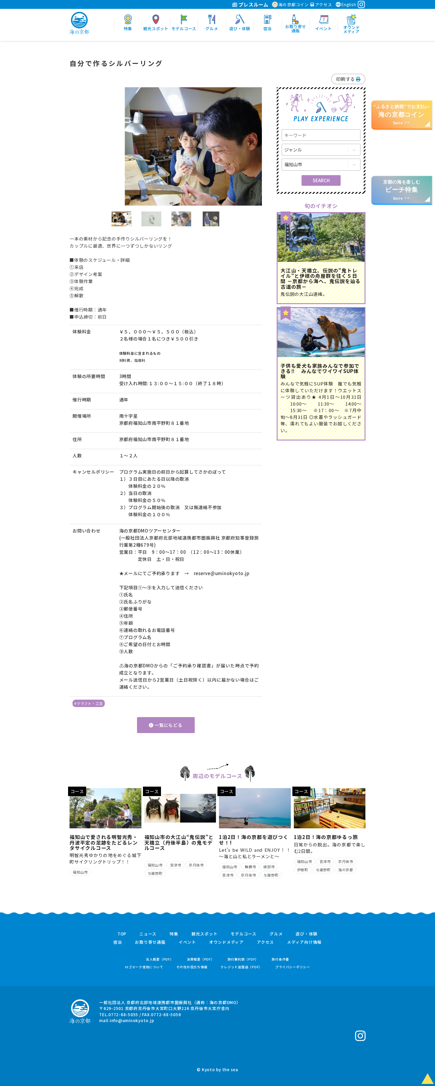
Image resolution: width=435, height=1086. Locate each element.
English (348, 4)
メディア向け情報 (304, 942)
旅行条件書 (280, 959)
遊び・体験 (307, 934)
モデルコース (244, 934)
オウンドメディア (226, 942)
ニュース (148, 934)
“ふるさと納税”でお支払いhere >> (401, 114)
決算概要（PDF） (201, 959)
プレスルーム (252, 4)
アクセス (323, 4)
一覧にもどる (167, 725)
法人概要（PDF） (160, 959)
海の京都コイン (293, 4)
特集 (174, 934)
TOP (121, 934)
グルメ (276, 934)
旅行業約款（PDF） (243, 959)
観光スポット (204, 934)
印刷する (346, 79)
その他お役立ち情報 (192, 967)
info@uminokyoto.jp (132, 1020)
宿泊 (117, 942)
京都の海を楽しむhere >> (401, 190)
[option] (166, 146)
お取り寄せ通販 (150, 942)
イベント (187, 942)
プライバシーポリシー (292, 967)
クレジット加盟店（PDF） (241, 967)
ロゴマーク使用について (144, 967)
